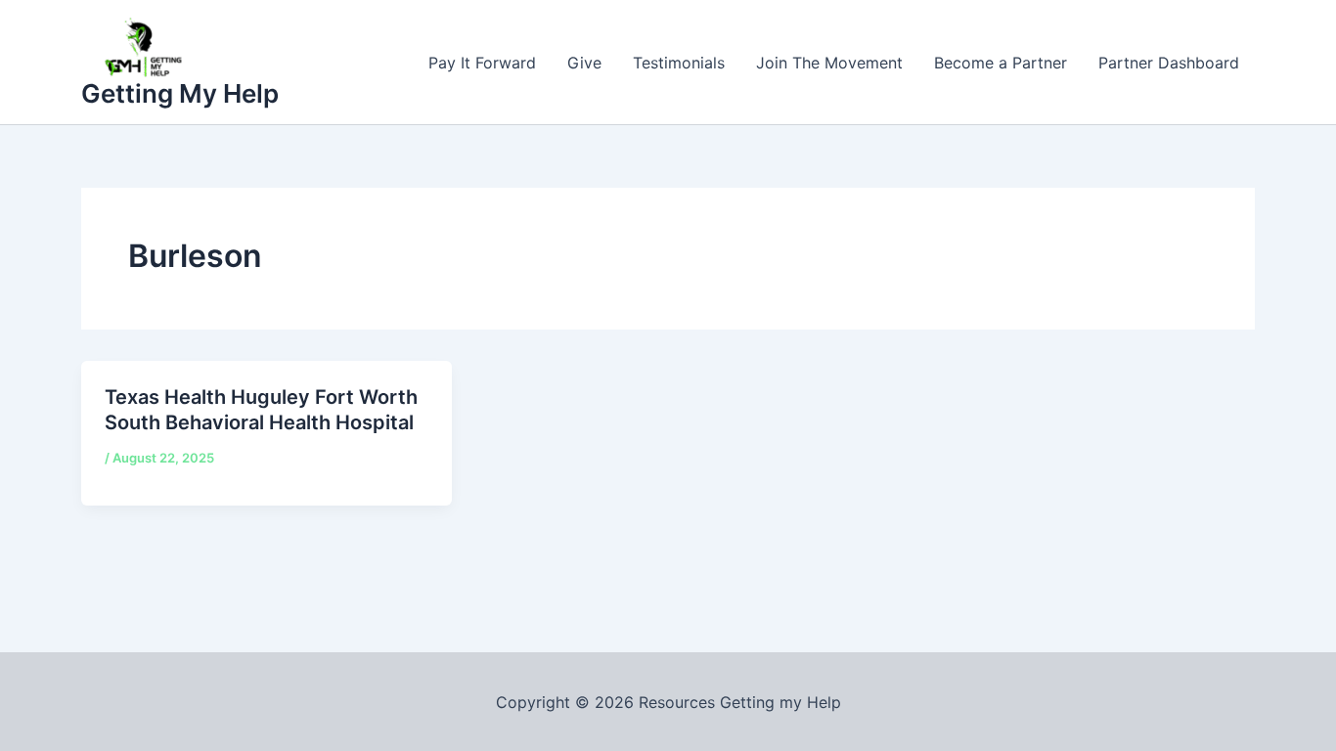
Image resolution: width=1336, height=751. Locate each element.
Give (584, 62)
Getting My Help (180, 93)
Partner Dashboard (1168, 62)
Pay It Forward (482, 62)
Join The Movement (829, 62)
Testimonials (679, 62)
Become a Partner (1000, 62)
